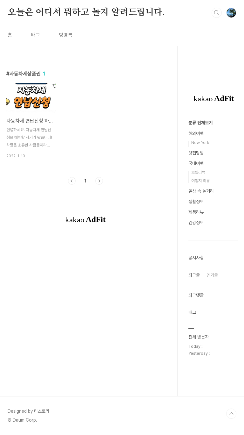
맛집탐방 (196, 152)
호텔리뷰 (198, 172)
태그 (35, 35)
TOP (231, 414)
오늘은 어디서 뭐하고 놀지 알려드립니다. (86, 12)
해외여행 (196, 133)
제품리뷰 (196, 212)
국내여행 (196, 163)
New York (200, 142)
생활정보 (196, 201)
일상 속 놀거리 (201, 191)
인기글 (212, 275)
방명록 (65, 35)
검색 (216, 13)
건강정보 (196, 222)
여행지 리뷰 (200, 180)
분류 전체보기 (200, 122)
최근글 (194, 275)
